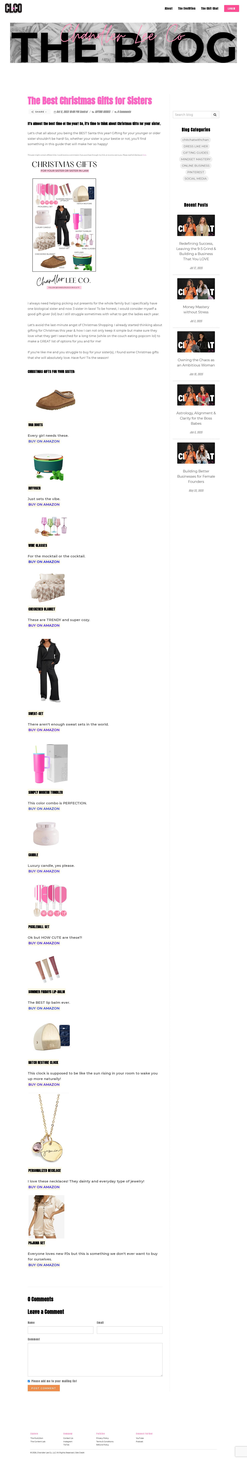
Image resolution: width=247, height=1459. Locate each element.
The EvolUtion (187, 8)
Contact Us (68, 1438)
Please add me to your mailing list (54, 1381)
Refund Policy (102, 1445)
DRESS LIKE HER (196, 146)
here (144, 155)
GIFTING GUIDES (102, 112)
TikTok (66, 1445)
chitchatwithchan (195, 139)
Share (39, 112)
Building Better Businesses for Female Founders (196, 476)
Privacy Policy (102, 1438)
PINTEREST (195, 172)
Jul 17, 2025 (196, 268)
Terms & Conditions (104, 1441)
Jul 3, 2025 (196, 321)
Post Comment (43, 1388)
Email (100, 1323)
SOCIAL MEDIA (196, 178)
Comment (34, 1339)
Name (31, 1323)
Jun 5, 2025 (196, 432)
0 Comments (124, 112)
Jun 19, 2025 (196, 374)
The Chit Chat (209, 8)
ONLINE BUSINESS (196, 165)
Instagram (67, 1441)
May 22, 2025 (196, 491)
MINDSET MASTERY (196, 159)
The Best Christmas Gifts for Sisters (90, 100)
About (169, 8)
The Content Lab (37, 1441)
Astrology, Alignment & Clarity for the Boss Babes (196, 418)
